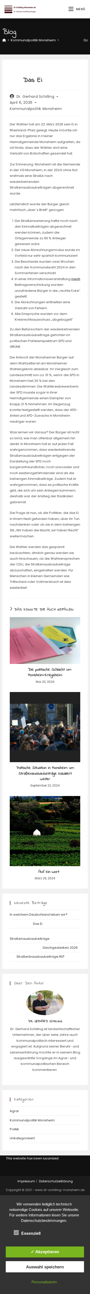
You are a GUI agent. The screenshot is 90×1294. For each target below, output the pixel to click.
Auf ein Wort (45, 872)
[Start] (4, 40)
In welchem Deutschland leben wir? (39, 914)
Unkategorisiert (22, 1138)
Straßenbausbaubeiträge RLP (37, 956)
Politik (14, 1129)
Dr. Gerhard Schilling (35, 96)
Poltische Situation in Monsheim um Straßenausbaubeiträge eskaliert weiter (45, 773)
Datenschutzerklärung (56, 1181)
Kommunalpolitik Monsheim (36, 108)
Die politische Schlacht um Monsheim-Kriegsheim (45, 672)
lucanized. (51, 1158)
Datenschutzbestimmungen (43, 1220)
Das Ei (26, 923)
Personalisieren (44, 1282)
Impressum (26, 1181)
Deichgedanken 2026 (44, 947)
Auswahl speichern (45, 1267)
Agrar (14, 1111)
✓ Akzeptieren (45, 1251)
